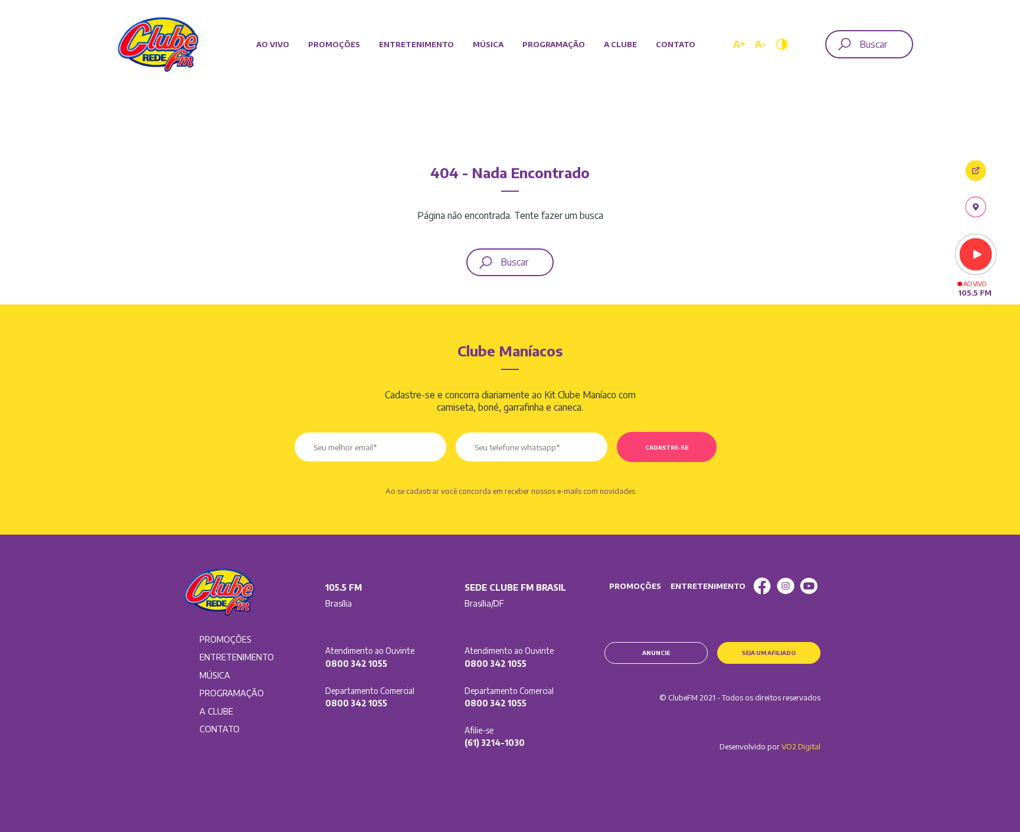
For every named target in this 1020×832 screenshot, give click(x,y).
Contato (675, 44)
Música (488, 44)
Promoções (334, 44)
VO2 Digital (801, 746)
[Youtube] (809, 586)
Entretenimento (416, 44)
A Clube (620, 44)
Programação (553, 44)
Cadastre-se (666, 447)
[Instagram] (786, 586)
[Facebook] (762, 586)
